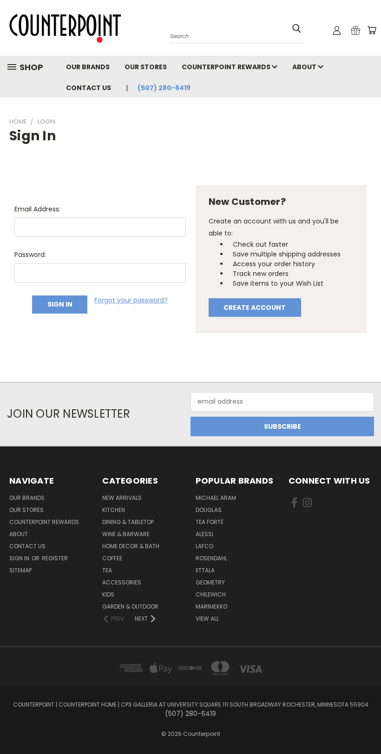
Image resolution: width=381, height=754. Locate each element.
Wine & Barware (126, 534)
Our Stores (146, 67)
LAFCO (204, 546)
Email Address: (37, 209)
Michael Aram (216, 498)
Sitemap (20, 570)
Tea (107, 570)
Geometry (210, 582)
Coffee (112, 558)
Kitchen (113, 510)
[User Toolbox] (337, 30)
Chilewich (211, 594)
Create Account (254, 307)
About (305, 67)
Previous (366, 725)
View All (207, 619)
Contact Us (88, 87)
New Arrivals (122, 498)
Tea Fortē (209, 522)
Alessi (204, 534)
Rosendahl (211, 558)
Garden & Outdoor (130, 606)
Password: (30, 254)
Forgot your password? (131, 300)
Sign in (20, 558)
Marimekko (211, 606)
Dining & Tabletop (128, 522)
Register (55, 558)
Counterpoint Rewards (227, 67)
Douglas (209, 510)
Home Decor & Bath (130, 546)
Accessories (121, 582)
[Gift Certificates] (355, 30)
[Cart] (371, 30)
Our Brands (88, 67)
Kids (108, 594)
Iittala (205, 570)
